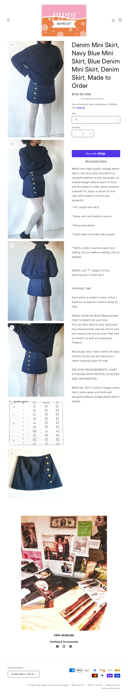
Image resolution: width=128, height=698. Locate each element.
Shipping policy (113, 685)
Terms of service (95, 685)
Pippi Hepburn (42, 685)
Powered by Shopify (59, 685)
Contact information (110, 688)
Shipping (76, 99)
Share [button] (78, 411)
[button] (8, 20)
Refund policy (77, 685)
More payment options (96, 161)
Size (74, 113)
